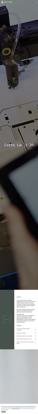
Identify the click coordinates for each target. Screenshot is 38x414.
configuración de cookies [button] (15, 408)
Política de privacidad (4, 409)
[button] (26, 329)
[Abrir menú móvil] (36, 2)
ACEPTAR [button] (3, 411)
